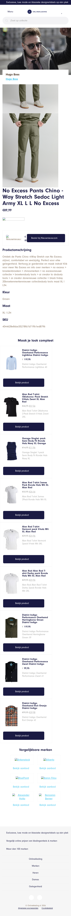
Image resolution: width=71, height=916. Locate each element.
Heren (35, 872)
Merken (35, 865)
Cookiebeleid (47, 908)
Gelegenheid (35, 886)
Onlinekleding (35, 859)
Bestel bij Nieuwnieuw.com (44, 238)
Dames (35, 879)
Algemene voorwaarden (28, 908)
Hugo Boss (12, 79)
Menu (10, 11)
